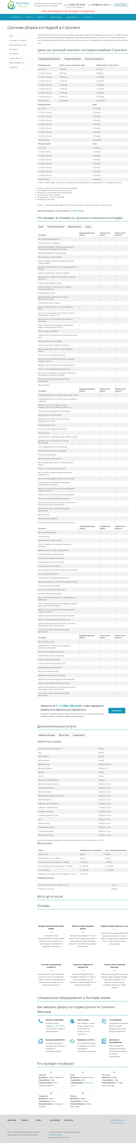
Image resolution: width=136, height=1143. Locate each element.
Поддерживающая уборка (49, 59)
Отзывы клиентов (15, 58)
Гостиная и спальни (56, 227)
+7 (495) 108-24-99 (77, 211)
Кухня (41, 227)
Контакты (68, 1120)
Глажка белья (78, 735)
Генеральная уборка (72, 59)
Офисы (25, 1120)
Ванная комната (74, 227)
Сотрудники (13, 67)
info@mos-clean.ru (118, 1120)
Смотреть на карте (55, 1135)
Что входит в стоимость (18, 40)
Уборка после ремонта (94, 59)
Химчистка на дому (47, 735)
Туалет (88, 227)
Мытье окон (64, 735)
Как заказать (14, 54)
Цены (11, 36)
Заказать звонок (120, 5)
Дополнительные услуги (18, 45)
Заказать (117, 710)
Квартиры (11, 1120)
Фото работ (13, 49)
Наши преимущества (16, 63)
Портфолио (54, 1120)
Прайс (38, 1120)
